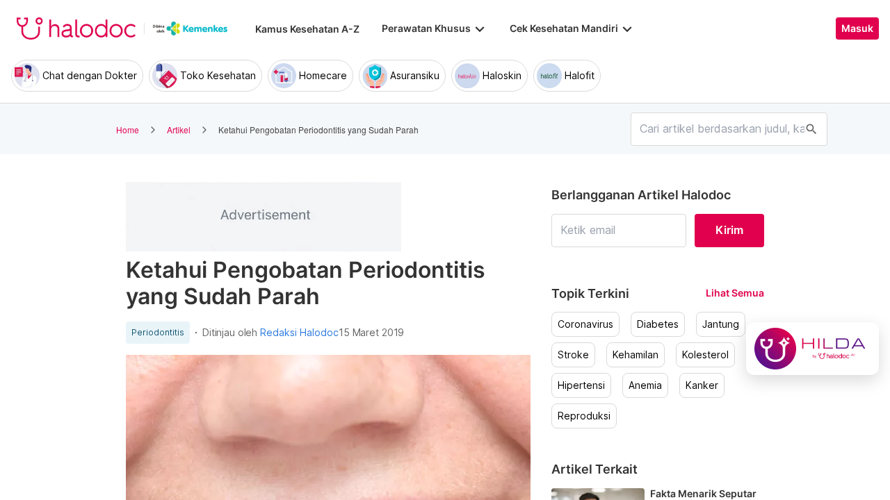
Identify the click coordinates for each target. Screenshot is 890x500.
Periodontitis (157, 333)
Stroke (573, 354)
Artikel (179, 129)
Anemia (645, 385)
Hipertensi (581, 385)
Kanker (702, 385)
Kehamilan (635, 354)
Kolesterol (705, 354)
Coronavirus (585, 324)
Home (127, 129)
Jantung (720, 324)
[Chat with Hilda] (812, 348)
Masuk (857, 28)
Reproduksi (584, 416)
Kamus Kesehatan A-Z (307, 29)
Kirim (729, 230)
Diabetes (658, 324)
